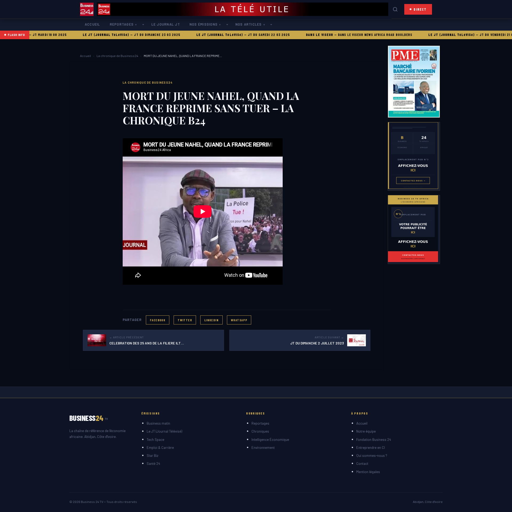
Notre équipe (366, 431)
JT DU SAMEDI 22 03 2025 (252, 34)
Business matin (158, 423)
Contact (362, 463)
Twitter (185, 320)
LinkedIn (211, 320)
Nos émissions (204, 24)
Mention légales (368, 472)
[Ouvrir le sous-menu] (144, 24)
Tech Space (155, 439)
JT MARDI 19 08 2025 (33, 34)
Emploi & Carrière (160, 447)
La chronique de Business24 (117, 56)
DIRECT (420, 9)
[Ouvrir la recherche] (395, 9)
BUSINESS (88, 417)
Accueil (92, 24)
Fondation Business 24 (373, 439)
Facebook (157, 320)
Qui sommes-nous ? (371, 455)
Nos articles (248, 24)
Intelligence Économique (270, 439)
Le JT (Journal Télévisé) (164, 431)
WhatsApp (239, 320)
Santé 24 (153, 463)
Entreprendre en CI (370, 447)
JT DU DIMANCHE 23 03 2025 (140, 34)
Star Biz (152, 455)
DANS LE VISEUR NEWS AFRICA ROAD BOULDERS (358, 34)
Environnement (263, 447)
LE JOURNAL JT (165, 24)
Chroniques (260, 431)
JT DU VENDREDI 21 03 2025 (485, 34)
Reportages (122, 24)
